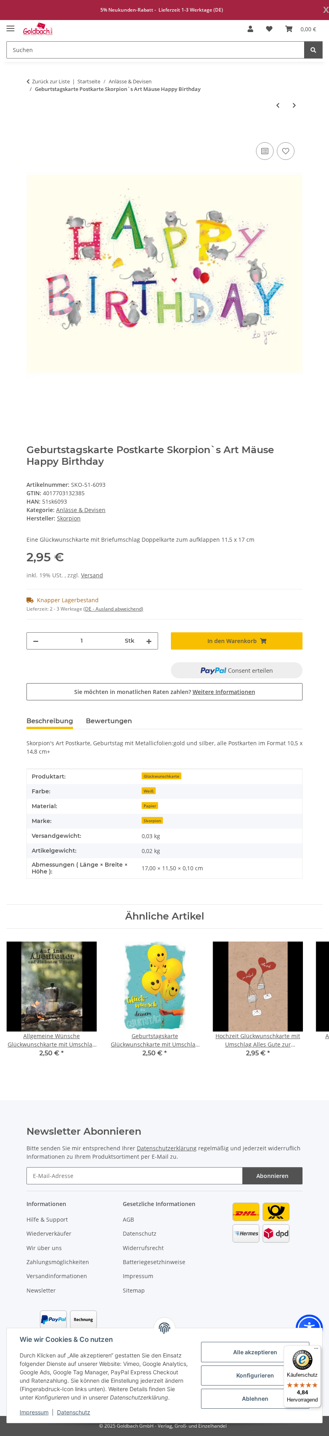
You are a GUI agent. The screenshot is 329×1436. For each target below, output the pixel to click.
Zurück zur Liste (51, 81)
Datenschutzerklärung (167, 1148)
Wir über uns (44, 1248)
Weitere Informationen (224, 692)
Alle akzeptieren (255, 1352)
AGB (128, 1219)
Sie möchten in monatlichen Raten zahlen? (164, 692)
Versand (92, 575)
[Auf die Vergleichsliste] (265, 151)
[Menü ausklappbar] (10, 25)
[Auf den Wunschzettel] (285, 151)
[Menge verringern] (36, 641)
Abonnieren (272, 1176)
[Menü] (316, 1350)
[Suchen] (313, 49)
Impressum (34, 1412)
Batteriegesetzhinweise (154, 1262)
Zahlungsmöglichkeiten (57, 1262)
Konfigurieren (255, 1375)
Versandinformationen (56, 1276)
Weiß (149, 791)
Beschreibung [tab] (49, 721)
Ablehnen (255, 1398)
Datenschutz (73, 1412)
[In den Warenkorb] (32, 131)
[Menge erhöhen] (149, 641)
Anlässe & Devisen (81, 510)
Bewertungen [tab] (109, 721)
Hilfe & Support (47, 1219)
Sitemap (134, 1290)
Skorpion (152, 820)
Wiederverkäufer (48, 1233)
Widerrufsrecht (143, 1248)
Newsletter (41, 1290)
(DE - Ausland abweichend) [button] (113, 608)
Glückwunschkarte (161, 776)
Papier (150, 806)
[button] (250, 29)
